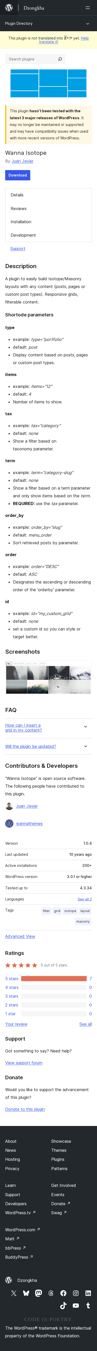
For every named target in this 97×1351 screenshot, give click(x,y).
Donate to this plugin (25, 1109)
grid (57, 911)
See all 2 (85, 899)
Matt (12, 1238)
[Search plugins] (60, 59)
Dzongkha (27, 1280)
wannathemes (29, 823)
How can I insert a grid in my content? (23, 728)
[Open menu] (88, 7)
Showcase (61, 1141)
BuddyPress (19, 1257)
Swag (59, 1212)
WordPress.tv (20, 1212)
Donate (61, 1203)
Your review (16, 1024)
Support (17, 248)
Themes (58, 1150)
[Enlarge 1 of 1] (84, 667)
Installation (21, 221)
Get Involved (63, 1185)
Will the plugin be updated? (30, 746)
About (11, 1141)
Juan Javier (22, 161)
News (10, 1150)
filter (46, 911)
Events (57, 1194)
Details (17, 194)
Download (18, 175)
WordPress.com (22, 1229)
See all (85, 1024)
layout (85, 911)
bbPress (15, 1248)
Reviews (19, 208)
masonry (83, 921)
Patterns (59, 1168)
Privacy (12, 1168)
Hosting (12, 1159)
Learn (10, 1185)
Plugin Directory (19, 23)
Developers (16, 1203)
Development (23, 235)
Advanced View (20, 936)
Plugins (57, 1159)
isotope (70, 911)
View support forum (23, 1062)
